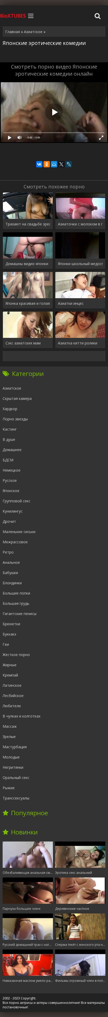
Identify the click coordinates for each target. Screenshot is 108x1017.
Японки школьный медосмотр (80, 263)
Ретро (8, 552)
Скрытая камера (17, 398)
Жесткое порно (16, 654)
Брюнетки (11, 623)
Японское (11, 490)
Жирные (10, 664)
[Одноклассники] (47, 164)
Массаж (10, 726)
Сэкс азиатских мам (23, 342)
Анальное (11, 562)
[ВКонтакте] (39, 164)
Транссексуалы (16, 798)
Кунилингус (13, 511)
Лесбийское (13, 695)
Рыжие (9, 787)
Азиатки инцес (71, 303)
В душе (9, 439)
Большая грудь (16, 603)
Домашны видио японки (27, 263)
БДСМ (8, 459)
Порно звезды (15, 418)
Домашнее (12, 449)
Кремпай (10, 675)
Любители (12, 705)
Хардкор (10, 408)
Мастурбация (15, 746)
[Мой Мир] (54, 164)
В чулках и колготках (21, 716)
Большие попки (16, 593)
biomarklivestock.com (13, 15)
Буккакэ (9, 634)
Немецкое (11, 470)
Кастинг (10, 429)
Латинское (12, 685)
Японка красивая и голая (28, 303)
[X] (61, 164)
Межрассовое (15, 541)
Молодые (11, 757)
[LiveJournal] (69, 164)
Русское (10, 480)
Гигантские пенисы (19, 613)
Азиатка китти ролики (77, 342)
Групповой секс (16, 500)
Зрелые (9, 736)
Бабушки (10, 572)
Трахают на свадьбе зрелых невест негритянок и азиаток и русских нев (28, 223)
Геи (6, 644)
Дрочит (9, 521)
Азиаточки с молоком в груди (80, 223)
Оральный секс (16, 777)
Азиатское (12, 388)
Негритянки (13, 767)
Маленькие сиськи (19, 531)
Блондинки (12, 582)
